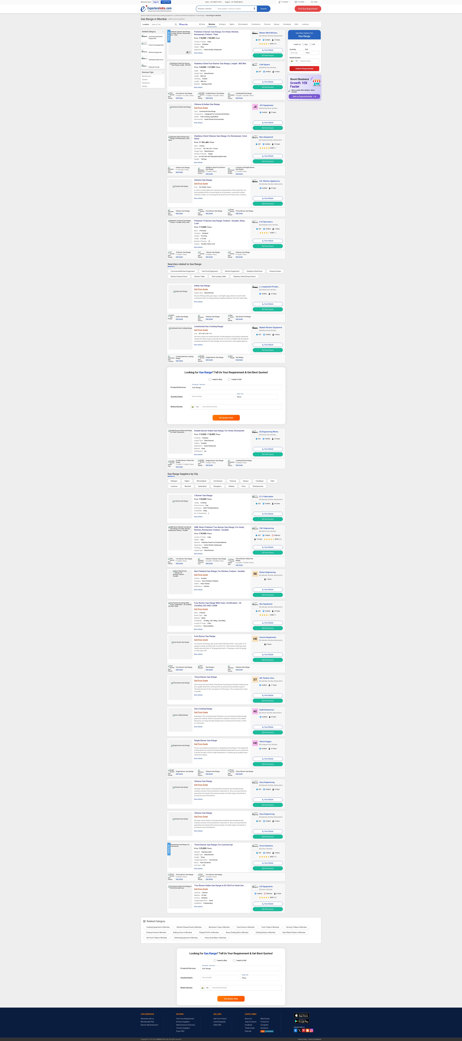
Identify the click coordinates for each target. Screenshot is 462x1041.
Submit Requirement (304, 68)
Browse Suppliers (183, 1022)
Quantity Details (177, 397)
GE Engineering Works (268, 432)
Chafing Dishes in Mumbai (265, 932)
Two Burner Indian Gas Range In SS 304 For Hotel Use (219, 885)
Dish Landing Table (219, 276)
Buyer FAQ (180, 1031)
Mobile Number (177, 407)
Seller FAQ (217, 1025)
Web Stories (265, 1019)
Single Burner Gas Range (205, 740)
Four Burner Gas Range (204, 636)
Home (143, 15)
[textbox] (164, 24)
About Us (248, 1019)
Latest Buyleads (219, 1022)
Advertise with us (147, 1019)
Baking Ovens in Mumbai (182, 932)
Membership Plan (147, 1022)
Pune (244, 486)
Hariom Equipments (267, 637)
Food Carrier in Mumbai (245, 927)
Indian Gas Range (202, 285)
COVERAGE (267, 1031)
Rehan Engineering (267, 572)
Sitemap (248, 1031)
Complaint (264, 1025)
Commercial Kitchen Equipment (184, 15)
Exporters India (156, 8)
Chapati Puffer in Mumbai (209, 932)
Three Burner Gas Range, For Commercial (213, 844)
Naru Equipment (266, 137)
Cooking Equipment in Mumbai (158, 927)
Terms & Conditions (314, 1039)
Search (263, 9)
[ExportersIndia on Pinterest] (303, 1030)
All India (202, 24)
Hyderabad (202, 486)
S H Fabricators (266, 222)
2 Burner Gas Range (203, 495)
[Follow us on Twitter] (299, 1030)
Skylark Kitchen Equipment (270, 327)
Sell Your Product (220, 1019)
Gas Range (200, 15)
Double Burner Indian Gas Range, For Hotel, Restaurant (219, 430)
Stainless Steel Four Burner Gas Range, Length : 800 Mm (220, 63)
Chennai (267, 24)
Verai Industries (266, 846)
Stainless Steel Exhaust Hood (244, 276)
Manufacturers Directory (185, 1025)
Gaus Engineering (267, 782)
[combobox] (195, 406)
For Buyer (284, 2)
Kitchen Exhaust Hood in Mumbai (189, 927)
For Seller (301, 2)
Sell (313, 44)
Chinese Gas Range (203, 180)
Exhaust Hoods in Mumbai (156, 932)
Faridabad (287, 24)
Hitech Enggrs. (265, 741)
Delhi (296, 24)
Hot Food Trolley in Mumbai (156, 938)
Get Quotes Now (226, 418)
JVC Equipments (266, 105)
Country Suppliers (183, 1028)
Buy (306, 44)
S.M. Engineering (266, 528)
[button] (254, 8)
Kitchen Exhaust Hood (179, 276)
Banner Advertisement (149, 1025)
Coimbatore (255, 24)
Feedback (248, 1025)
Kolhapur (222, 24)
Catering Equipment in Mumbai (186, 938)
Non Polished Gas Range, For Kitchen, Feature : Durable (219, 571)
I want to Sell (236, 379)
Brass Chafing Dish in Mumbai (237, 932)
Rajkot (232, 24)
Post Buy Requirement (308, 8)
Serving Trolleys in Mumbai (296, 927)
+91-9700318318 (233, 2)
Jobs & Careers (250, 1022)
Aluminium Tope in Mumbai (219, 927)
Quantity (293, 49)
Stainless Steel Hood (254, 271)
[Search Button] (176, 24)
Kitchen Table (199, 276)
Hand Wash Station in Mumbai (293, 932)
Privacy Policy (302, 1039)
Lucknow (305, 24)
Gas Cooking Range (203, 709)
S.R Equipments (266, 886)
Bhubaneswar (258, 486)
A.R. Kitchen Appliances (269, 181)
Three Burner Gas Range (205, 677)
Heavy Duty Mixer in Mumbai (215, 938)
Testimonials (250, 1028)
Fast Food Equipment (210, 271)
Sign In (156, 2)
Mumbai (212, 24)
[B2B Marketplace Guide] (307, 1030)
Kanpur (276, 24)
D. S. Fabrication (266, 496)
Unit (306, 49)
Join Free (166, 2)
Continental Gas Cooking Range (208, 326)
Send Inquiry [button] (269, 55)
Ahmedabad (243, 24)
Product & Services (178, 387)
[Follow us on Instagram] (311, 1030)
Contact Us (264, 1022)
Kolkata (231, 486)
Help (315, 2)
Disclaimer (264, 1028)
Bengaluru (217, 486)
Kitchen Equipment (232, 271)
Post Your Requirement (185, 1019)
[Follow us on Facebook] (295, 1030)
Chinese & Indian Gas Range (207, 104)
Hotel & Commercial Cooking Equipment (159, 15)
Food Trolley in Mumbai (270, 927)
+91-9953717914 (213, 2)
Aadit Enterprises (266, 710)
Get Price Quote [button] (201, 108)
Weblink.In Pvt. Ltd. (162, 1039)
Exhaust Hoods (275, 271)
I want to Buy (217, 379)
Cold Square (264, 64)
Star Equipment (265, 604)
